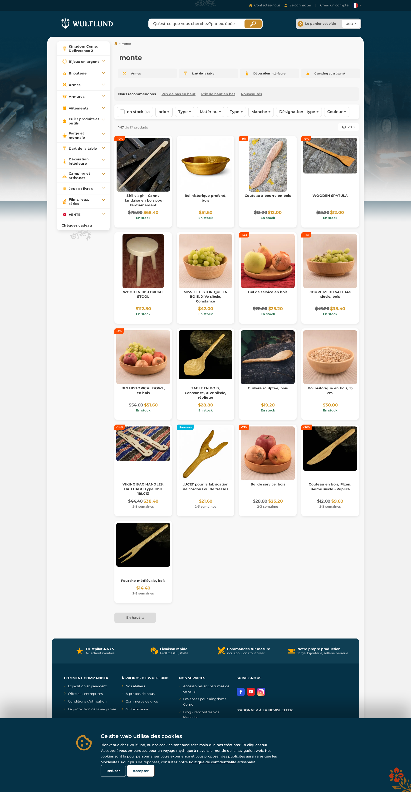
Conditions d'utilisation (87, 701)
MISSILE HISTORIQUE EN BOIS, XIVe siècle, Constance (206, 296)
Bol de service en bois (267, 292)
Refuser (113, 771)
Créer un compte (334, 5)
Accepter (141, 771)
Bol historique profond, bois (205, 198)
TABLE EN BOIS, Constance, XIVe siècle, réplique (205, 393)
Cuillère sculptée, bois (268, 388)
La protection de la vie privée (92, 709)
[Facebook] (241, 692)
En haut (133, 617)
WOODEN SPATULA (330, 195)
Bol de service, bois (267, 484)
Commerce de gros (142, 701)
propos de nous (141, 694)
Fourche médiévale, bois (143, 581)
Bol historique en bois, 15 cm (330, 390)
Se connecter (300, 5)
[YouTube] (251, 692)
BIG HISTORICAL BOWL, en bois (143, 390)
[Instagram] (261, 692)
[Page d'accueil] (116, 43)
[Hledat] (253, 24)
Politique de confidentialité (212, 762)
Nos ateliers (135, 686)
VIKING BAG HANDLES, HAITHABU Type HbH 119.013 (143, 489)
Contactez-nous (267, 5)
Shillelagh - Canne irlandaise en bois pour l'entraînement (143, 200)
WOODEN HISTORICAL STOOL (143, 294)
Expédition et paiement (87, 686)
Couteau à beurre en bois (268, 195)
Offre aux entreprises (85, 694)
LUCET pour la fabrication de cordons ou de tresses (205, 486)
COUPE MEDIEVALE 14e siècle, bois (330, 294)
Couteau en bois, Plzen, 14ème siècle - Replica (330, 486)
